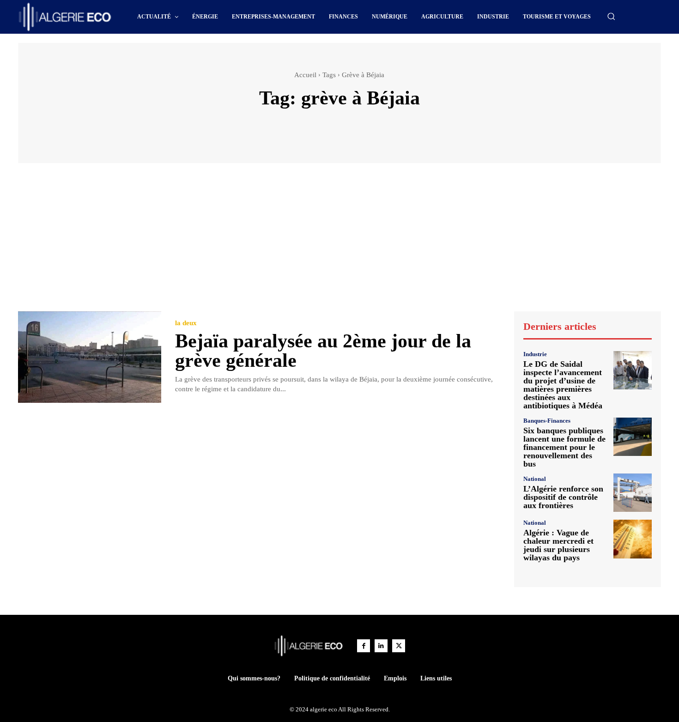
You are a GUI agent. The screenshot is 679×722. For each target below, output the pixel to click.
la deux (186, 323)
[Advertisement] (339, 241)
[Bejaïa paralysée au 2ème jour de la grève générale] (89, 357)
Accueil (305, 75)
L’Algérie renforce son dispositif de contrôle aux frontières (563, 497)
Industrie (535, 354)
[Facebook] (363, 645)
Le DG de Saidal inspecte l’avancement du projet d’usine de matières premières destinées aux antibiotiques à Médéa (562, 384)
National (534, 479)
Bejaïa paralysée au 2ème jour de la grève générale (323, 350)
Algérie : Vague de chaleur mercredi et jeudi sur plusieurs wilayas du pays (558, 545)
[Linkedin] (381, 645)
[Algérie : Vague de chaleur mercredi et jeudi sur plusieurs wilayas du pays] (632, 539)
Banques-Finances (546, 421)
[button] (611, 16)
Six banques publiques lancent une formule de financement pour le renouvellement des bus (564, 447)
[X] (398, 645)
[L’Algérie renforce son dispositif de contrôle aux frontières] (632, 492)
